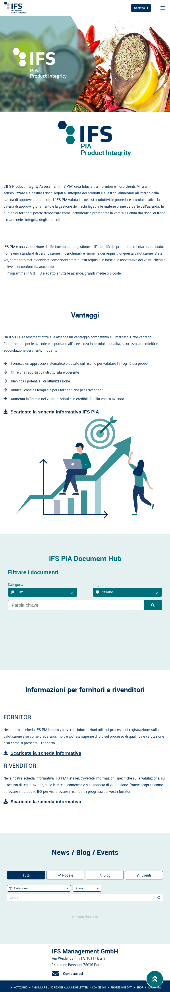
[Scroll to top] (155, 979)
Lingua (98, 584)
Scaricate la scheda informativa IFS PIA (54, 411)
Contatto (139, 8)
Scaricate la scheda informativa (45, 753)
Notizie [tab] (67, 875)
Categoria (15, 584)
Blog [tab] (106, 875)
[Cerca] (159, 897)
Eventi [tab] (146, 875)
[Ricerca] (153, 605)
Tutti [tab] (26, 875)
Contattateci (73, 973)
